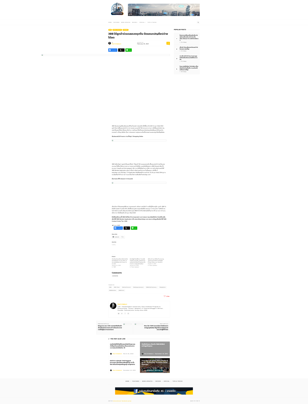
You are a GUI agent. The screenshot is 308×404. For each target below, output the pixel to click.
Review (134, 22)
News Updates (125, 22)
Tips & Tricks (151, 22)
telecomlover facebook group (122, 401)
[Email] (118, 313)
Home (110, 22)
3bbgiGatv (163, 287)
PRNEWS (125, 29)
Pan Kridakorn (116, 44)
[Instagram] (128, 313)
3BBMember (112, 290)
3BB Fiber (117, 287)
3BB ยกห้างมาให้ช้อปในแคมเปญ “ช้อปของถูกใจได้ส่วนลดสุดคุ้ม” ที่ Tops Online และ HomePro (156, 260)
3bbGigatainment (138, 287)
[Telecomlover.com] (117, 10)
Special (142, 22)
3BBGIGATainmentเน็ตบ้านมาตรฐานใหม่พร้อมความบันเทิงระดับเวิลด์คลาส (152, 287)
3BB (110, 29)
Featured (116, 22)
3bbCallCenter (126, 287)
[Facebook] (125, 313)
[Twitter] (122, 313)
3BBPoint (121, 290)
